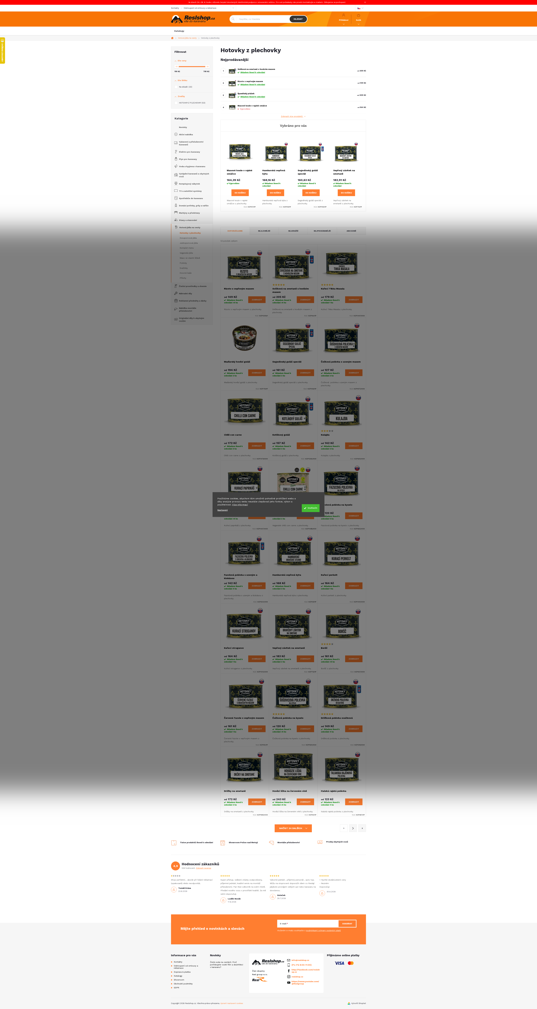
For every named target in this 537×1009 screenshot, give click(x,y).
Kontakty (175, 8)
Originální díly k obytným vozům (191, 319)
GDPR (176, 987)
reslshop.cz (297, 977)
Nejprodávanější (322, 231)
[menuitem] (179, 31)
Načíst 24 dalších (291, 828)
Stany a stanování (188, 220)
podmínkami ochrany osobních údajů (323, 930)
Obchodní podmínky (183, 984)
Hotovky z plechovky (190, 233)
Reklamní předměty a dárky (192, 301)
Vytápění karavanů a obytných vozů (194, 175)
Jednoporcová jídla (189, 243)
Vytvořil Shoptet (358, 1003)
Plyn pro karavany (188, 159)
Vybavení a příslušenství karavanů (191, 143)
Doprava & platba (182, 972)
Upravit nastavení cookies (231, 1003)
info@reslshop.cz (300, 960)
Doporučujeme (235, 231)
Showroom (179, 980)
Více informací (240, 504)
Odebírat (347, 924)
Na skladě (185, 87)
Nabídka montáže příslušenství (187, 309)
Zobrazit (257, 300)
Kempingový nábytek (189, 184)
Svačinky (184, 268)
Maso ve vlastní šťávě (190, 258)
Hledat (298, 19)
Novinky (183, 127)
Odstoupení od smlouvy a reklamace (200, 8)
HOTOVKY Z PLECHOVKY (192, 103)
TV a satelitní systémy (190, 191)
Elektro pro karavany (189, 152)
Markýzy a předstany (189, 213)
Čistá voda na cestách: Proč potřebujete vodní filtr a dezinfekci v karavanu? (226, 964)
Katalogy (178, 976)
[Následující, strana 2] (353, 828)
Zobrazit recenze (203, 868)
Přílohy (183, 278)
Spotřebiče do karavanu (191, 198)
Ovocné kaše (186, 273)
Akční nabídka (186, 134)
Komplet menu (187, 248)
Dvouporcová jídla (188, 238)
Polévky (183, 263)
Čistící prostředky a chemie (193, 286)
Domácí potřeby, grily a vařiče (194, 205)
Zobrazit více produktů (292, 116)
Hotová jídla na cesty (189, 227)
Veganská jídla (186, 253)
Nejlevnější (264, 231)
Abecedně (351, 231)
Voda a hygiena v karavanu (192, 166)
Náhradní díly (185, 293)
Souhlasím (312, 508)
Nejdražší (293, 231)
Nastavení (222, 510)
